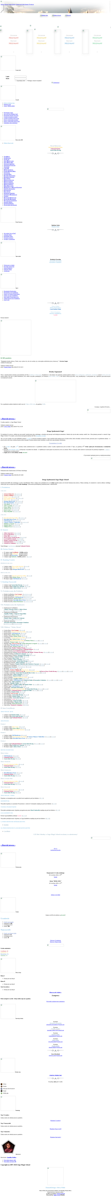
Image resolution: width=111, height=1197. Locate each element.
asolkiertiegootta (10, 171)
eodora (6, 196)
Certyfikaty (7, 831)
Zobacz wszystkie (55, 894)
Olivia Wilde (7, 426)
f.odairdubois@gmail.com (55, 1036)
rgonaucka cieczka (9, 165)
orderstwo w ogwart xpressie (13, 187)
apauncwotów (9, 186)
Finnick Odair (7, 475)
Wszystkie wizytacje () (10, 1161)
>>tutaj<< (107, 449)
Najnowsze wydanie (9, 265)
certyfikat (17, 533)
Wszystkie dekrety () (10, 1160)
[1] (56, 848)
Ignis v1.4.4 (57, 1195)
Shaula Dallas (7, 367)
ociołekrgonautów (9, 175)
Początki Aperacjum (9, 266)
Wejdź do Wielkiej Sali (55, 1075)
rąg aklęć (7, 178)
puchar (29, 556)
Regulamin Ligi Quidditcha (11, 292)
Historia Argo (7, 104)
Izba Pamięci (25, 4)
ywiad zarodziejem (10, 200)
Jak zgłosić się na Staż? (10, 233)
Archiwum (6, 271)
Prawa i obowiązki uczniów (11, 120)
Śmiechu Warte (8, 269)
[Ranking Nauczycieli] (55, 1129)
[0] (54, 848)
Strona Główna (4, 4)
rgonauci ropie (9, 164)
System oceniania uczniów (11, 117)
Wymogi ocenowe (8, 237)
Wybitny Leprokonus (9, 239)
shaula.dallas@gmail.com (55, 1047)
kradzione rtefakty (9, 193)
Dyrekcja (31, 4)
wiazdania (7, 174)
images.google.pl (61, 1193)
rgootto (6, 159)
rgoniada (6, 167)
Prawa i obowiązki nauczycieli (12, 121)
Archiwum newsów (55, 850)
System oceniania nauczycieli (11, 118)
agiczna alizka (9, 183)
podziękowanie (27, 594)
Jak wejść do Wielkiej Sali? (11, 114)
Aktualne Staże (8, 235)
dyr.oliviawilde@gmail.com (55, 1041)
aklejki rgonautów (9, 189)
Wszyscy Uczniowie (55, 940)
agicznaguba (8, 181)
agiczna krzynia (9, 180)
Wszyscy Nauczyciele (55, 942)
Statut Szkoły (12, 4)
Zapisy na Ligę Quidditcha (11, 295)
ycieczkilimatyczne (10, 197)
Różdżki (6, 825)
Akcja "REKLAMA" (9, 106)
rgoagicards (9, 161)
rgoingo (7, 156)
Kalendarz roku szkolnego (10, 123)
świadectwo (18, 494)
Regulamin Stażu (8, 236)
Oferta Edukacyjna (9, 103)
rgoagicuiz (8, 162)
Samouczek (19, 4)
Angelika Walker (11, 1157)
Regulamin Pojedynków (10, 291)
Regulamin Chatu (8, 112)
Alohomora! (56, 82)
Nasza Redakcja (8, 268)
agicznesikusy (8, 184)
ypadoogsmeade (10, 199)
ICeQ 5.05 (6, 300)
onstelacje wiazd (9, 177)
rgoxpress (7, 158)
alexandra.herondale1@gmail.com (55, 1024)
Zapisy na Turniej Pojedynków (12, 294)
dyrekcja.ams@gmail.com (55, 1055)
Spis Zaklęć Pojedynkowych (11, 297)
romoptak (7, 172)
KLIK (41, 798)
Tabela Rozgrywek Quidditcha (12, 298)
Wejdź (55, 877)
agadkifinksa (8, 202)
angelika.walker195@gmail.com (55, 1030)
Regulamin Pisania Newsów (11, 115)
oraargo (7, 190)
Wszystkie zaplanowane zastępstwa (55, 1001)
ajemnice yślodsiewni (10, 194)
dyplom (23, 542)
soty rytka (7, 191)
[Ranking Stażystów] (55, 1137)
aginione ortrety (9, 203)
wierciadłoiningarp (10, 205)
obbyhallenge (8, 169)
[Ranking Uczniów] (55, 1120)
